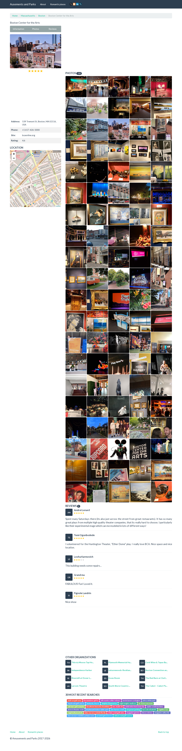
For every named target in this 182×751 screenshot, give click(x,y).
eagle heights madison (127, 704)
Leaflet (58, 206)
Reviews (53, 29)
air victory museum (145, 704)
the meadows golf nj (90, 700)
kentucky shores (93, 704)
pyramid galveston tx (104, 716)
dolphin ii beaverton (109, 704)
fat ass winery (147, 713)
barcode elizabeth (149, 710)
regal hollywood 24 (75, 713)
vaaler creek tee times (155, 706)
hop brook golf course (76, 704)
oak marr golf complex (76, 706)
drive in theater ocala (76, 710)
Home (15, 15)
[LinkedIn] (77, 4)
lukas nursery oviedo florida (95, 713)
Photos (35, 29)
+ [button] (14, 154)
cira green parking (133, 710)
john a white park (149, 700)
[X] (71, 4)
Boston (41, 15)
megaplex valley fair (162, 713)
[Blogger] (74, 4)
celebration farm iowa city (134, 706)
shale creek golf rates (116, 713)
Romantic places (58, 4)
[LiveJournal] (80, 4)
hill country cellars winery (110, 700)
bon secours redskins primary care (81, 716)
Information (18, 29)
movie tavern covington (131, 700)
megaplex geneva (133, 713)
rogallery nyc (163, 710)
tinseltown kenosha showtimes (98, 706)
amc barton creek (117, 710)
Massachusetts (28, 15)
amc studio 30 (117, 706)
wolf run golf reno (74, 700)
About (43, 4)
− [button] (14, 158)
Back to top (163, 732)
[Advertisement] (35, 96)
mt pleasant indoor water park (97, 710)
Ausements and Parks (23, 4)
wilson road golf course (123, 716)
